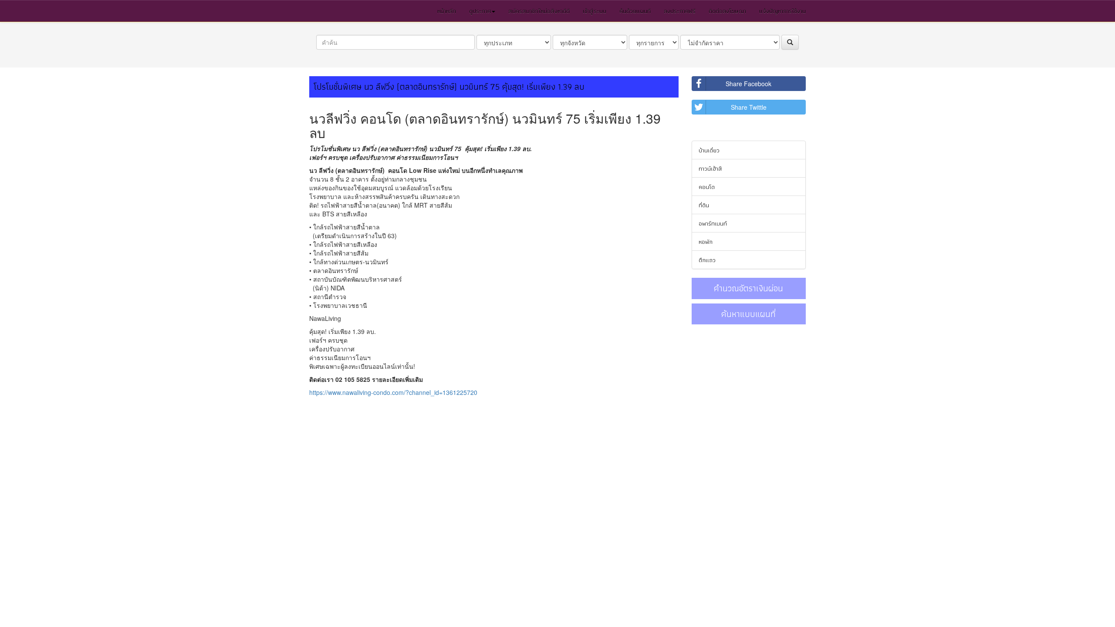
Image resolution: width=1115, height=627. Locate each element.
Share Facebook (748, 83)
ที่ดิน (704, 205)
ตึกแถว (707, 260)
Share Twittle (749, 107)
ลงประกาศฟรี (680, 11)
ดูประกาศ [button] (480, 11)
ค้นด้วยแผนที (635, 11)
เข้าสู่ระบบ (594, 11)
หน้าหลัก (446, 11)
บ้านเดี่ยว (709, 150)
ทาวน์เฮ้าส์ (710, 168)
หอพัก (706, 241)
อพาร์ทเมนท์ (713, 223)
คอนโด (707, 187)
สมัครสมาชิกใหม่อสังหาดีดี (539, 11)
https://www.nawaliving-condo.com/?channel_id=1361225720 (393, 392)
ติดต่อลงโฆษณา (727, 11)
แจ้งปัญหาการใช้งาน (782, 11)
